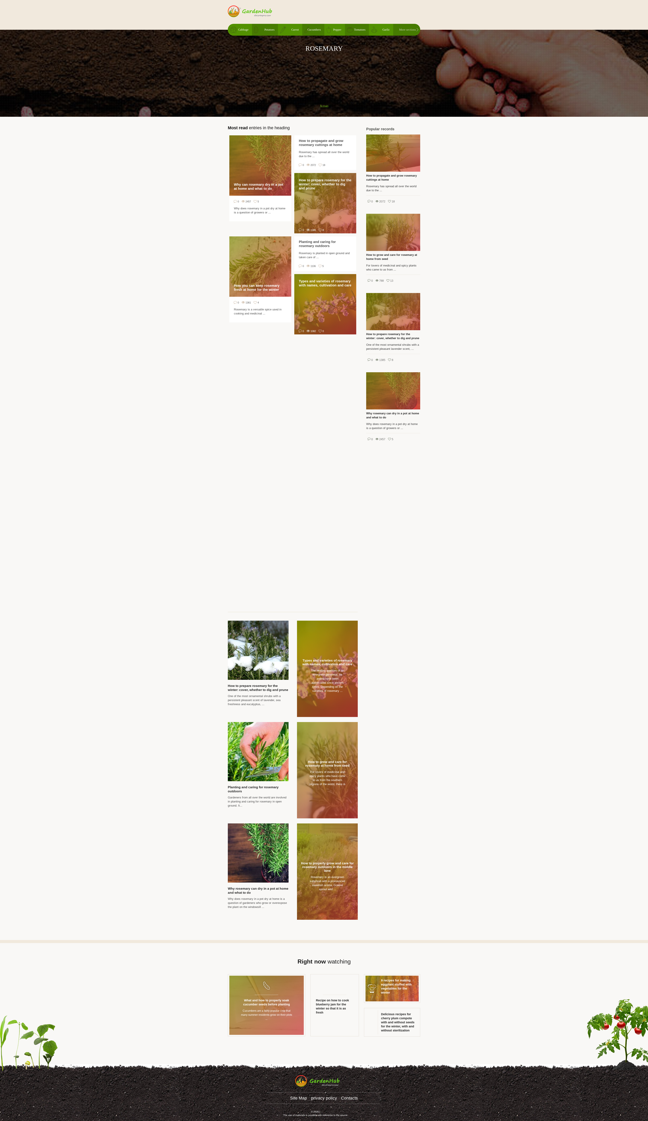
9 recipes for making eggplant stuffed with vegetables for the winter (396, 986)
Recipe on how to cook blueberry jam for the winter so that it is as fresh (332, 1006)
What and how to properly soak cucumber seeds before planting (266, 1002)
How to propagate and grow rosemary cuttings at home (321, 143)
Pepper (337, 29)
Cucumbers (314, 29)
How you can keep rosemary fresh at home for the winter (256, 287)
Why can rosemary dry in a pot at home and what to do (258, 186)
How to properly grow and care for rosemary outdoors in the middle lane (327, 866)
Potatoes (269, 29)
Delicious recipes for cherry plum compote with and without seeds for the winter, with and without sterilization (397, 1022)
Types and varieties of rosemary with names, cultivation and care (325, 283)
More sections (407, 29)
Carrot (295, 29)
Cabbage (243, 29)
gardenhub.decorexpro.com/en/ (256, 11)
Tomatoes (360, 29)
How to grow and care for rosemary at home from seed (327, 763)
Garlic (386, 29)
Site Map (298, 1098)
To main (324, 105)
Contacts (349, 1098)
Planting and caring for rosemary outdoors (317, 244)
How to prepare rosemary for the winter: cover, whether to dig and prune (325, 184)
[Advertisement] (324, 76)
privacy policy (324, 1098)
